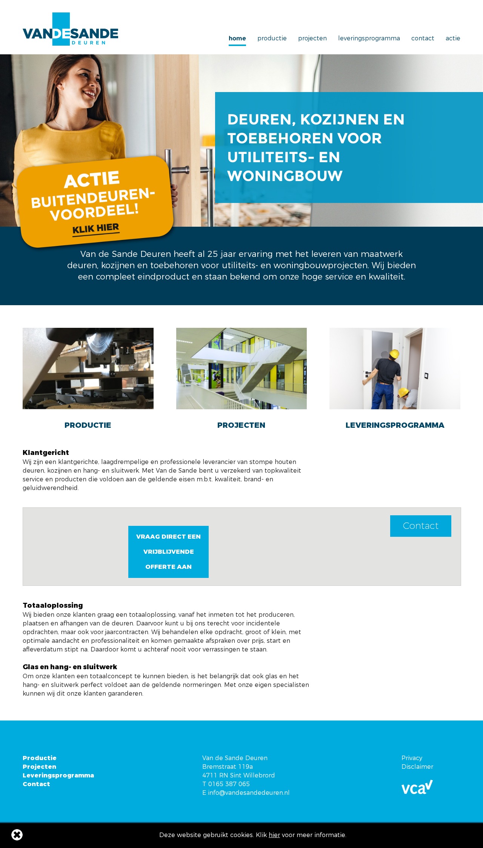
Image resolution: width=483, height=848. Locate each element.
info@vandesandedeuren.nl (249, 792)
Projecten (312, 38)
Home (237, 38)
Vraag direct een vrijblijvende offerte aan (168, 552)
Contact (422, 38)
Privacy (411, 758)
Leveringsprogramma (369, 38)
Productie (272, 38)
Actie (453, 38)
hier (274, 835)
